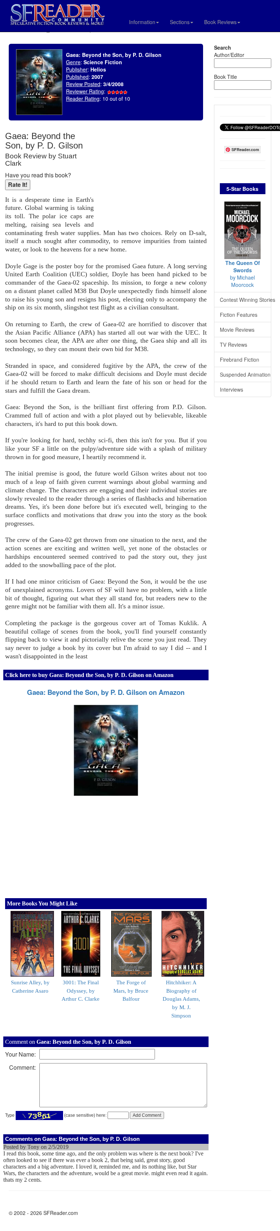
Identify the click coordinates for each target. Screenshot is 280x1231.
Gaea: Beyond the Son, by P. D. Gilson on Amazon (105, 692)
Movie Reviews (237, 329)
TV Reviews (233, 344)
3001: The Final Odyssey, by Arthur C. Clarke (81, 991)
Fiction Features (238, 314)
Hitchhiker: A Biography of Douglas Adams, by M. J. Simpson (181, 999)
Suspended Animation (245, 374)
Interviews (231, 389)
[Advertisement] (152, 178)
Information (142, 22)
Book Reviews (220, 22)
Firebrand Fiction (239, 359)
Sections (180, 22)
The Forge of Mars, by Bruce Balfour (130, 991)
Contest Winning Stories (246, 299)
